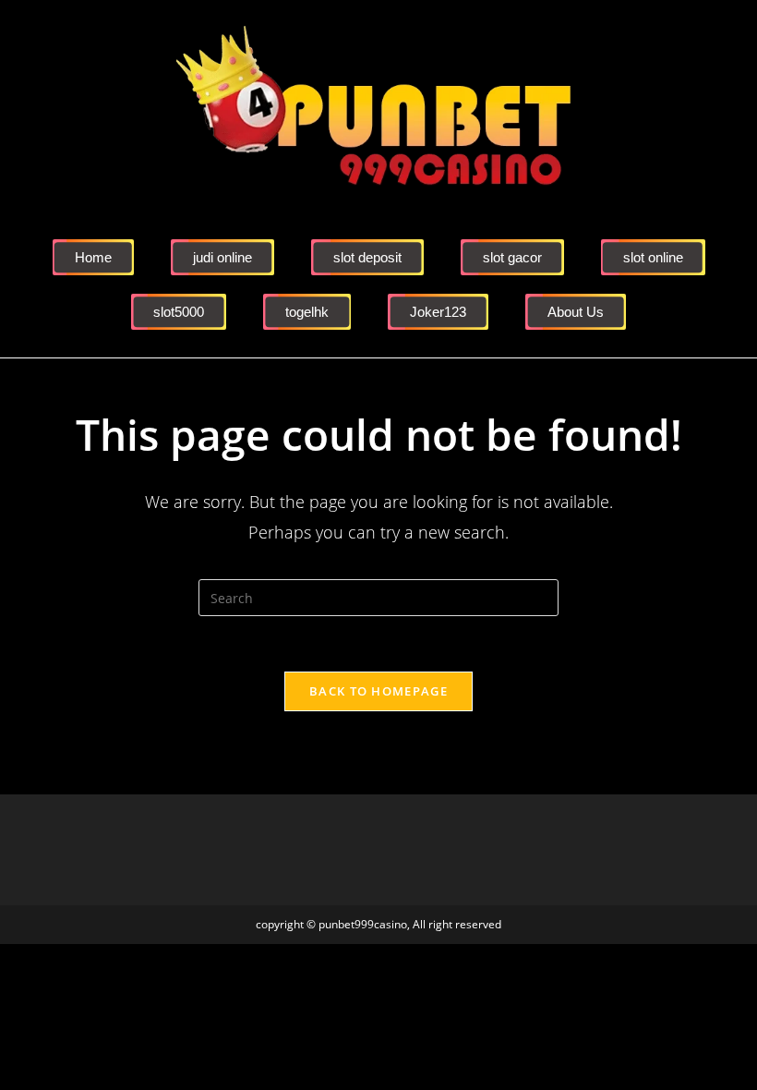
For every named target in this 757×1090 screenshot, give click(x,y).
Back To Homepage (378, 691)
